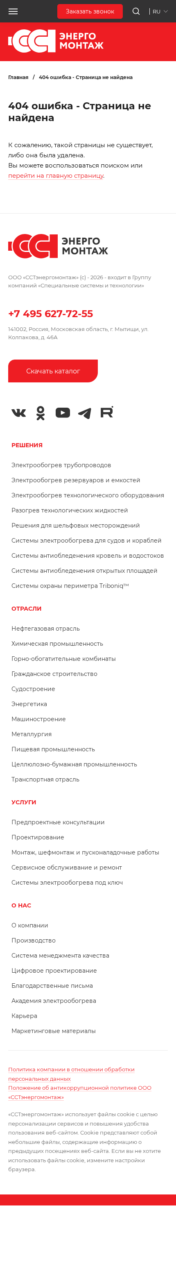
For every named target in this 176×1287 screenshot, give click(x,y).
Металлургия (31, 734)
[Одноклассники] (40, 413)
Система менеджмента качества (60, 955)
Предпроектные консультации (58, 822)
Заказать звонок (90, 11)
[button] (13, 11)
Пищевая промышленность (53, 749)
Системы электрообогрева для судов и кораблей (86, 540)
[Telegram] (84, 413)
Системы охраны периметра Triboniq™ (70, 585)
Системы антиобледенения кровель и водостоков (87, 555)
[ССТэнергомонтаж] (56, 51)
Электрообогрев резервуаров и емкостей (75, 480)
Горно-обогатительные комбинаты (63, 658)
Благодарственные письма (52, 985)
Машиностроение (38, 719)
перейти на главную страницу (55, 175)
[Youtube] (62, 413)
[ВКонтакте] (18, 413)
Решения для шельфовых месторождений (75, 525)
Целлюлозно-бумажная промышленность (74, 764)
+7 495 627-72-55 (50, 314)
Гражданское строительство (54, 674)
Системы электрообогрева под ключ (67, 882)
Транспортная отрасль (45, 779)
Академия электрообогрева (53, 1000)
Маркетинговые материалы (53, 1031)
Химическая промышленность (57, 643)
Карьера (24, 1016)
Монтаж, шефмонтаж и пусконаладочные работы (85, 852)
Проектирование (37, 837)
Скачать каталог (53, 371)
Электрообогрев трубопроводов (61, 465)
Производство (33, 940)
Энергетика (29, 704)
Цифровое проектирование (54, 970)
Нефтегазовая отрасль (45, 628)
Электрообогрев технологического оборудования (87, 495)
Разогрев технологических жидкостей (69, 510)
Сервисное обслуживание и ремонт (66, 867)
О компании (29, 925)
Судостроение (33, 689)
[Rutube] (107, 412)
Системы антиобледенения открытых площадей (84, 570)
